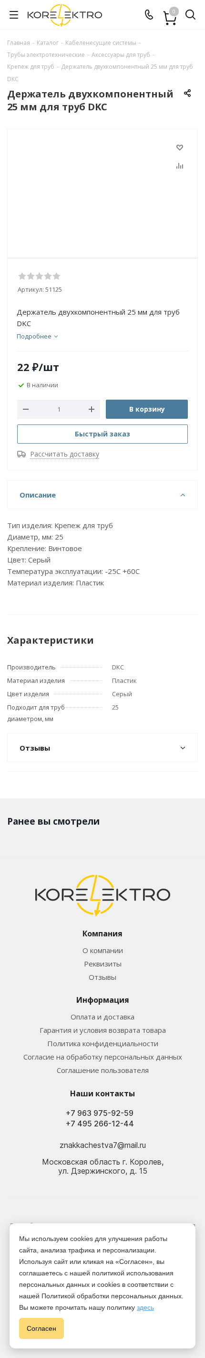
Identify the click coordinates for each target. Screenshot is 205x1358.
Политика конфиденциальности (102, 1043)
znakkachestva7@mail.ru (103, 1145)
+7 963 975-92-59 (99, 1113)
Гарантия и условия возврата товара (103, 1030)
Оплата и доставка (102, 1016)
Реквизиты (103, 963)
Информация (102, 1000)
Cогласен (41, 1328)
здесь (145, 1307)
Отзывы (102, 977)
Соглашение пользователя (103, 1070)
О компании (102, 950)
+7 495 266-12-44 (100, 1123)
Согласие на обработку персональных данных (102, 1056)
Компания (102, 933)
